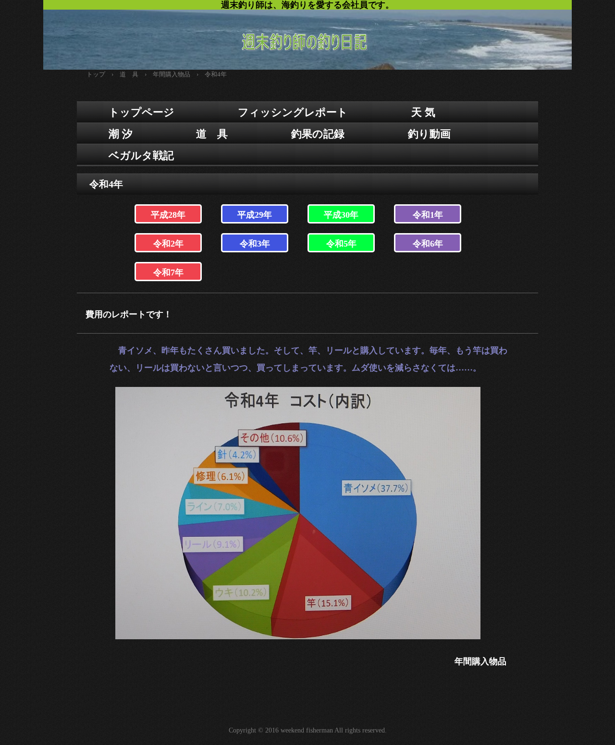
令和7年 (168, 272)
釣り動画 (429, 134)
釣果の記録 (317, 134)
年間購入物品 (480, 661)
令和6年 (428, 243)
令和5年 (341, 243)
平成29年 (254, 215)
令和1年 (428, 215)
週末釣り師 (307, 35)
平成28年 (168, 215)
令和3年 (255, 243)
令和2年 (168, 243)
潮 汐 (121, 134)
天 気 (423, 112)
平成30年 (341, 215)
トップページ (141, 112)
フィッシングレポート (293, 112)
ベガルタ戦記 (141, 155)
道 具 (212, 134)
